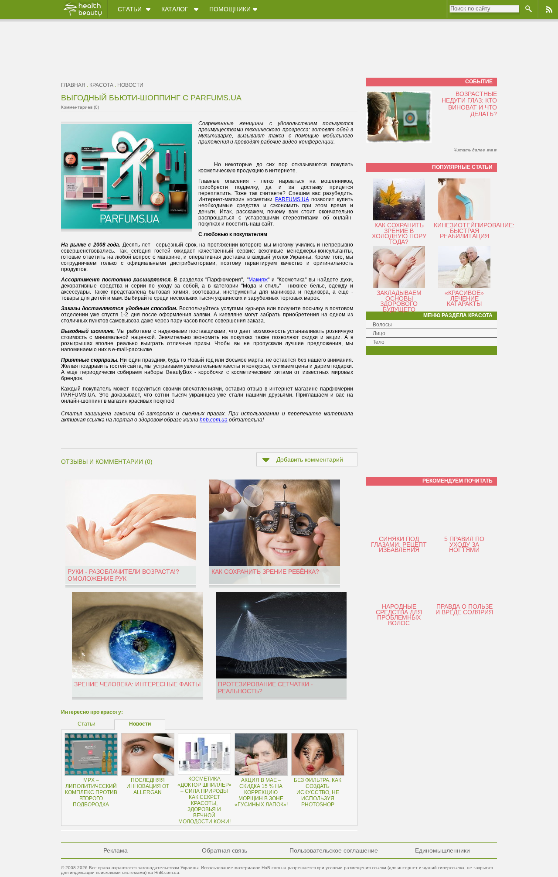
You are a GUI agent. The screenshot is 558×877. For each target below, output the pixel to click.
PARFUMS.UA (292, 199)
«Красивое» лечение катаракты (464, 298)
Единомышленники (442, 850)
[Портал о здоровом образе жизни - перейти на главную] (82, 16)
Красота (101, 85)
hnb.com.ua (214, 420)
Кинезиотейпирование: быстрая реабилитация (474, 231)
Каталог (174, 9)
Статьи (130, 9)
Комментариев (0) (80, 107)
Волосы (382, 325)
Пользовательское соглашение (333, 850)
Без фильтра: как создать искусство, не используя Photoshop (317, 792)
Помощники (230, 9)
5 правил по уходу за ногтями (464, 544)
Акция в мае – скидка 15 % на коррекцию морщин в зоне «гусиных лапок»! (261, 792)
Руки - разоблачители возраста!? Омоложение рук (123, 575)
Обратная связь (224, 850)
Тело (378, 342)
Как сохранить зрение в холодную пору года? (399, 233)
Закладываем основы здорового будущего (399, 301)
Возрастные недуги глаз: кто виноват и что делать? (469, 103)
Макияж (258, 280)
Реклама (115, 850)
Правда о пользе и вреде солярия (464, 609)
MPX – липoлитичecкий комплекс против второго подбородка (91, 792)
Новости (130, 85)
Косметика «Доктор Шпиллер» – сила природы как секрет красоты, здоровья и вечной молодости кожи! (204, 800)
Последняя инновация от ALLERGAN (147, 786)
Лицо (379, 333)
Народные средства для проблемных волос (399, 615)
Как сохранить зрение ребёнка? (265, 571)
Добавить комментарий (309, 459)
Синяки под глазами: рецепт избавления (399, 544)
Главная (73, 85)
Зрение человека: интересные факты (137, 684)
